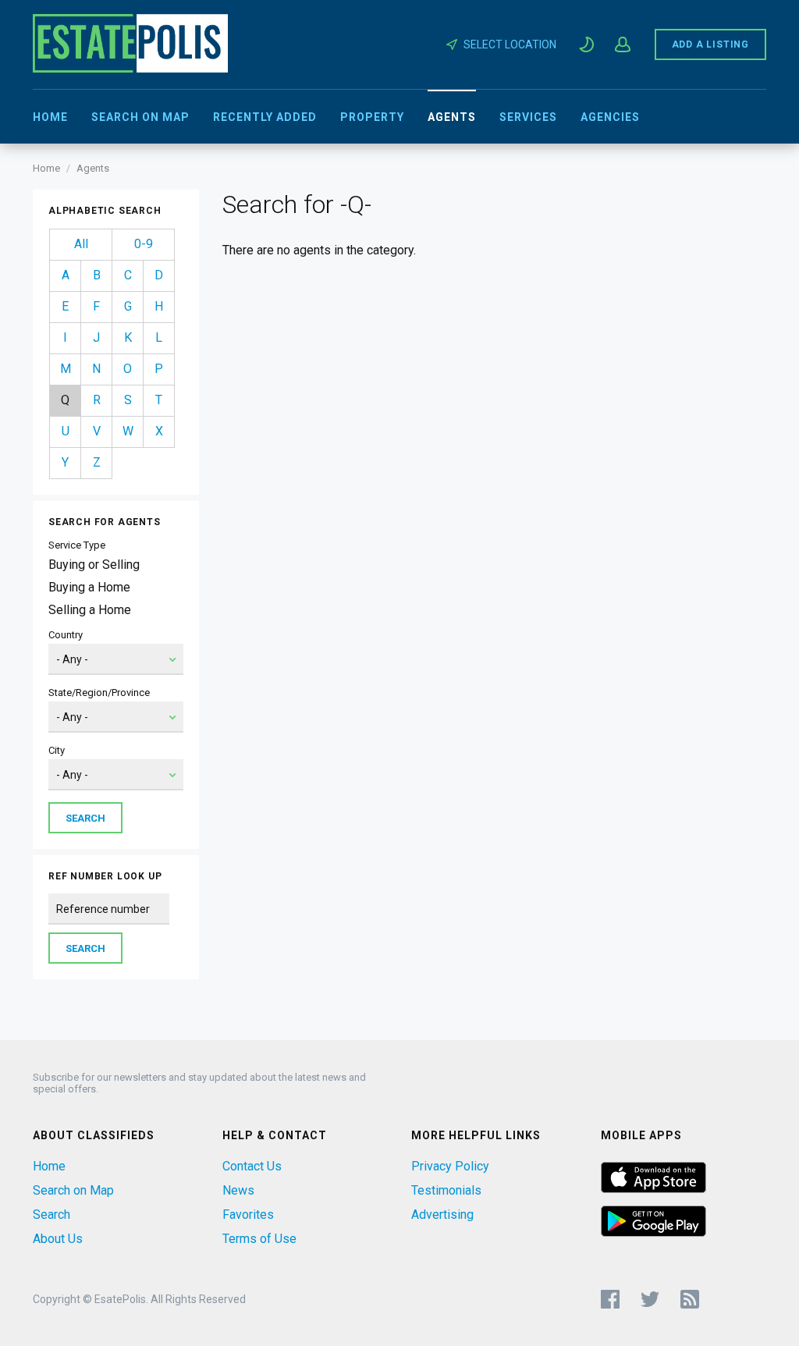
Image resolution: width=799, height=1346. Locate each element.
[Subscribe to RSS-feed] (693, 1299)
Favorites (248, 1214)
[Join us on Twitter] (650, 1299)
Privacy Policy (450, 1166)
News (238, 1190)
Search (51, 1214)
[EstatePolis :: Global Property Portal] (130, 68)
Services (528, 117)
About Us (58, 1238)
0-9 (143, 243)
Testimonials (446, 1190)
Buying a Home (89, 587)
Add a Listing (710, 44)
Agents (452, 117)
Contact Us (252, 1166)
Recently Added (265, 117)
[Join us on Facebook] (610, 1299)
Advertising (442, 1214)
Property (372, 117)
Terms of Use (259, 1238)
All (81, 243)
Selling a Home (89, 609)
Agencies (610, 117)
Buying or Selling (94, 564)
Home (50, 117)
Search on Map (140, 117)
